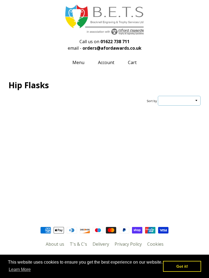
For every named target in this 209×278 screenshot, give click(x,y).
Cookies (155, 244)
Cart (132, 62)
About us (55, 244)
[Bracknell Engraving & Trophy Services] (104, 32)
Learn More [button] (20, 269)
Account (106, 62)
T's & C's (78, 244)
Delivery (101, 244)
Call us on (104, 42)
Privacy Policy (128, 244)
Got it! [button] (182, 266)
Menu (78, 62)
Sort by (152, 101)
